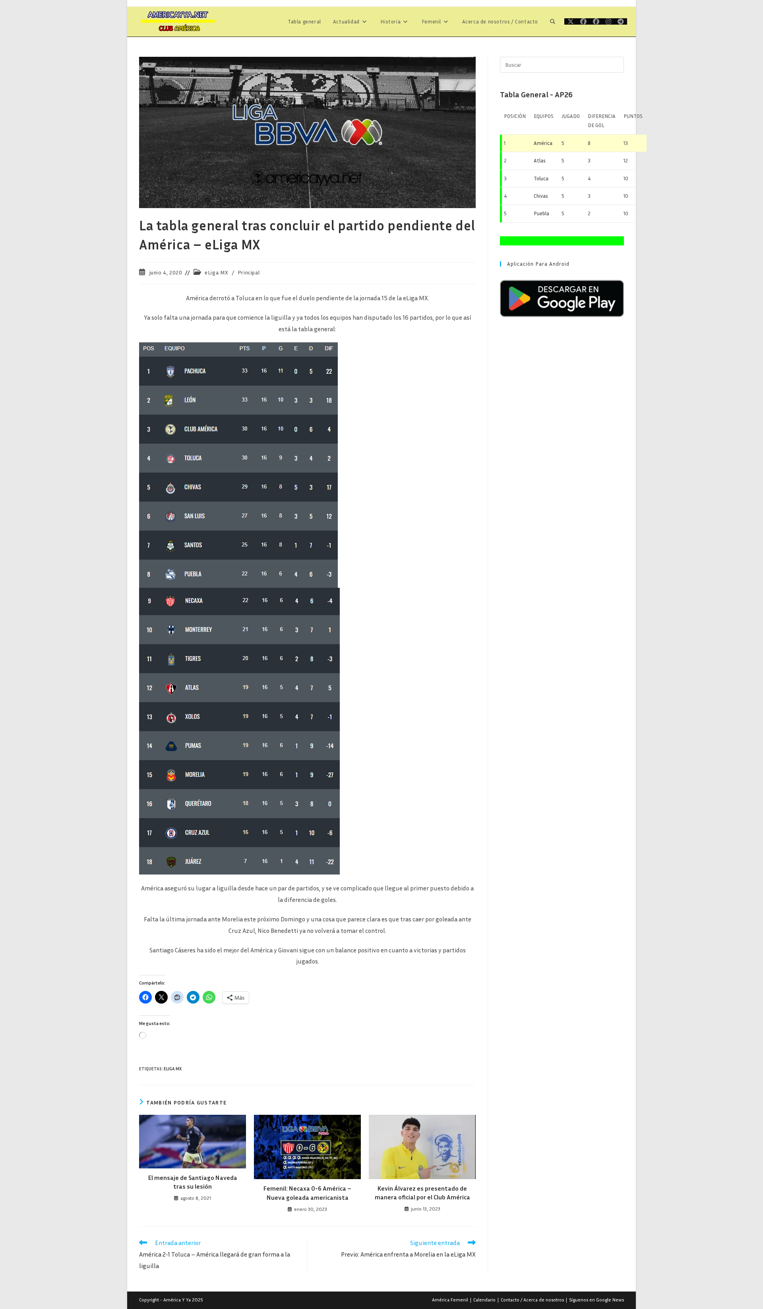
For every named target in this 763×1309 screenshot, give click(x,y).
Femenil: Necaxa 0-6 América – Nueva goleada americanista (307, 1192)
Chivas (541, 196)
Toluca (541, 178)
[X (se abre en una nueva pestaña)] (570, 21)
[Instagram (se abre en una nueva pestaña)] (608, 21)
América (543, 143)
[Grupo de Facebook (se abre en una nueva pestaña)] (596, 21)
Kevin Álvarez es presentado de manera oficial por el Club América (422, 1192)
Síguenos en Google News (596, 1300)
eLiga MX (217, 272)
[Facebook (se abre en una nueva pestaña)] (583, 21)
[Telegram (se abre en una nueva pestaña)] (620, 21)
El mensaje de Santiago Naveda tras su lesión (192, 1182)
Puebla (541, 213)
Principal (248, 272)
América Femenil (450, 1300)
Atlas (540, 160)
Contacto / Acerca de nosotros (532, 1300)
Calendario (484, 1300)
